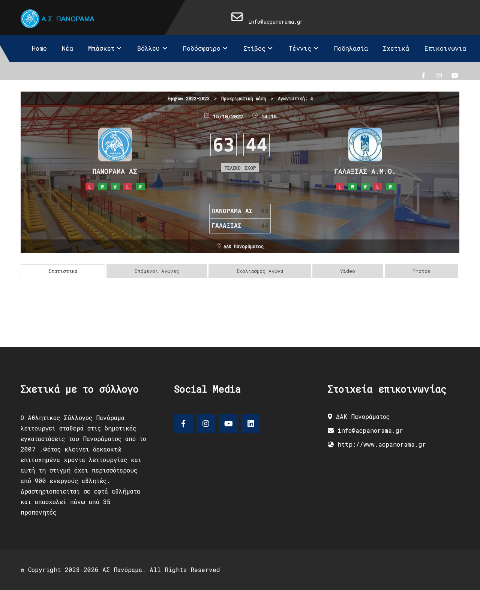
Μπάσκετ (101, 48)
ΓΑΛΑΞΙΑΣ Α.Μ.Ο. (365, 171)
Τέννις (299, 48)
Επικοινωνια (445, 48)
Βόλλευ (148, 48)
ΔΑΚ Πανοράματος (244, 246)
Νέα (67, 48)
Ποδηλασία (351, 48)
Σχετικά (396, 48)
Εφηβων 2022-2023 (189, 98)
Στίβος (254, 48)
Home (39, 48)
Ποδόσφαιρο (201, 48)
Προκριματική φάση (243, 98)
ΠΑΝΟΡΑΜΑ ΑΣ (115, 171)
